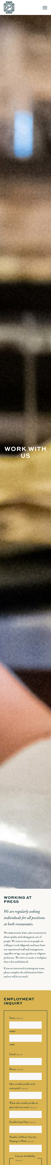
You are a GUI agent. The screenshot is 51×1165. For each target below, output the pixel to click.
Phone (16, 1069)
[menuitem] (43, 7)
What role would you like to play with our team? (23, 1105)
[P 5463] (21, 7)
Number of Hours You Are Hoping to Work (22, 1139)
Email (15, 1054)
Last (12, 1044)
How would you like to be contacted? (22, 1086)
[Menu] (43, 7)
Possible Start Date (22, 1122)
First (12, 1031)
